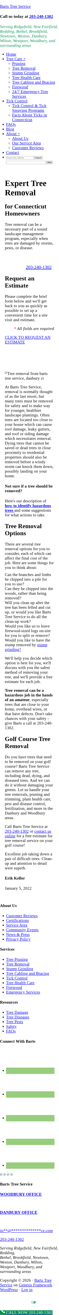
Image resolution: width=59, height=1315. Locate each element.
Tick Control (17, 978)
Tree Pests (14, 1021)
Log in (27, 1289)
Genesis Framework (35, 1285)
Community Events (22, 930)
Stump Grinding (19, 968)
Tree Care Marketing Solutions (37, 1305)
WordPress (9, 1289)
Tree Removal (17, 964)
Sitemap (52, 1302)
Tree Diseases (17, 1017)
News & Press (18, 934)
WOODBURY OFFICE (21, 1194)
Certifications (17, 920)
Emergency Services (23, 992)
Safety (11, 1026)
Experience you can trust (30, 365)
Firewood (14, 987)
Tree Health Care (20, 983)
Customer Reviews (22, 915)
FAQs (11, 1031)
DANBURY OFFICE (18, 1212)
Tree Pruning (17, 959)
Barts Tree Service (15, 6)
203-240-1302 (41, 16)
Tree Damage (17, 1012)
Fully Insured (37, 360)
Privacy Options (42, 1302)
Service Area (16, 925)
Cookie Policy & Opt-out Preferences (16, 1302)
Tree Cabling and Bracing (27, 973)
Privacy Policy (18, 939)
